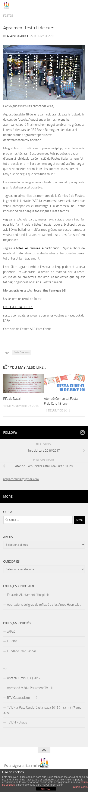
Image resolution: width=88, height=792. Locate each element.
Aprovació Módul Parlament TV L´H (30, 688)
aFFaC (11, 631)
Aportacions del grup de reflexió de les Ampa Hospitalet (44, 605)
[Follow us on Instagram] (82, 432)
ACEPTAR (46, 789)
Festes (8, 16)
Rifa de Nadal (12, 399)
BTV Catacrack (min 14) (22, 698)
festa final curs (22, 352)
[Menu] (82, 5)
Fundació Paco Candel (21, 651)
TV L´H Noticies (17, 722)
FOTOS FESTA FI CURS (18, 307)
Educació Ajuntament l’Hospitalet (29, 595)
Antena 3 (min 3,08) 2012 (23, 678)
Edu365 (12, 641)
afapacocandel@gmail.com (21, 479)
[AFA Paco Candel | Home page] (7, 5)
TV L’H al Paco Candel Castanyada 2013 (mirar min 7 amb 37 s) (42, 710)
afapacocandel (17, 36)
